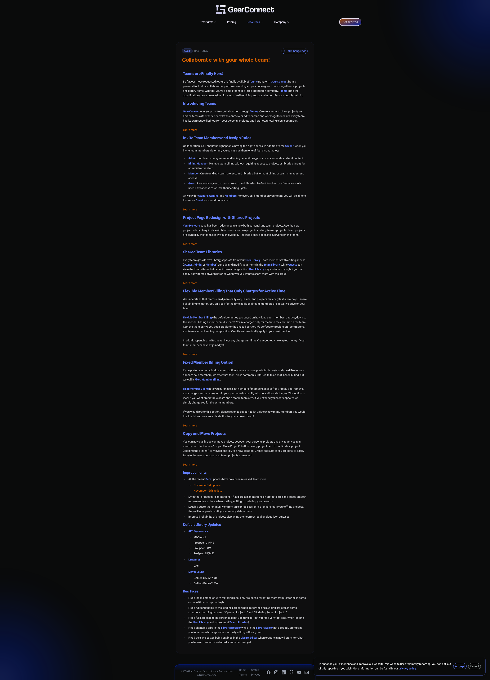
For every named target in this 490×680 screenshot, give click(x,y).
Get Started (350, 22)
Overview (206, 22)
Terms (243, 674)
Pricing (231, 22)
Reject (474, 666)
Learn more (190, 129)
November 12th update (208, 490)
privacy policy (407, 668)
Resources (253, 22)
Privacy (255, 674)
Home (243, 670)
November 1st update (207, 485)
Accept (460, 666)
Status (255, 670)
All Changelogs (296, 50)
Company (280, 22)
